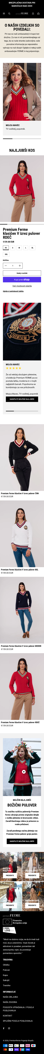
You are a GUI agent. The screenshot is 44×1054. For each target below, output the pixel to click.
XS (6, 248)
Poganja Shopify (27, 1041)
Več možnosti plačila (22, 286)
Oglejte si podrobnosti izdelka (13, 291)
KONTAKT (7, 1015)
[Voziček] (38, 13)
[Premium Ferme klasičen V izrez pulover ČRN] (22, 457)
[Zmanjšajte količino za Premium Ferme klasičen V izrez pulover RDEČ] (5, 265)
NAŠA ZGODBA (10, 1002)
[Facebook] (3, 1028)
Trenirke (6, 985)
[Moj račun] (33, 13)
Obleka (6, 965)
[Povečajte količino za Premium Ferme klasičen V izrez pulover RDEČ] (19, 265)
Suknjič (6, 980)
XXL (6, 254)
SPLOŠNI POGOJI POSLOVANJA (18, 1021)
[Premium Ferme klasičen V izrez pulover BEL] (22, 533)
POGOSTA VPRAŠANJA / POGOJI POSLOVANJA (18, 1009)
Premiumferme (15, 1041)
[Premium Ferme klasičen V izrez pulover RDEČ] (22, 686)
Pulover (6, 970)
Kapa (5, 975)
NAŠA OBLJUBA (10, 997)
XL (32, 248)
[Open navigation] (5, 13)
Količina (6, 260)
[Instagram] (9, 1028)
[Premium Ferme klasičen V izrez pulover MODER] (22, 610)
